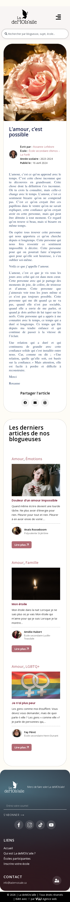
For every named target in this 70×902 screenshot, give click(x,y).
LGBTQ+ (32, 666)
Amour (18, 458)
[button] (25, 403)
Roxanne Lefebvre (43, 146)
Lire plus (21, 544)
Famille (31, 562)
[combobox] (35, 33)
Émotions (33, 458)
